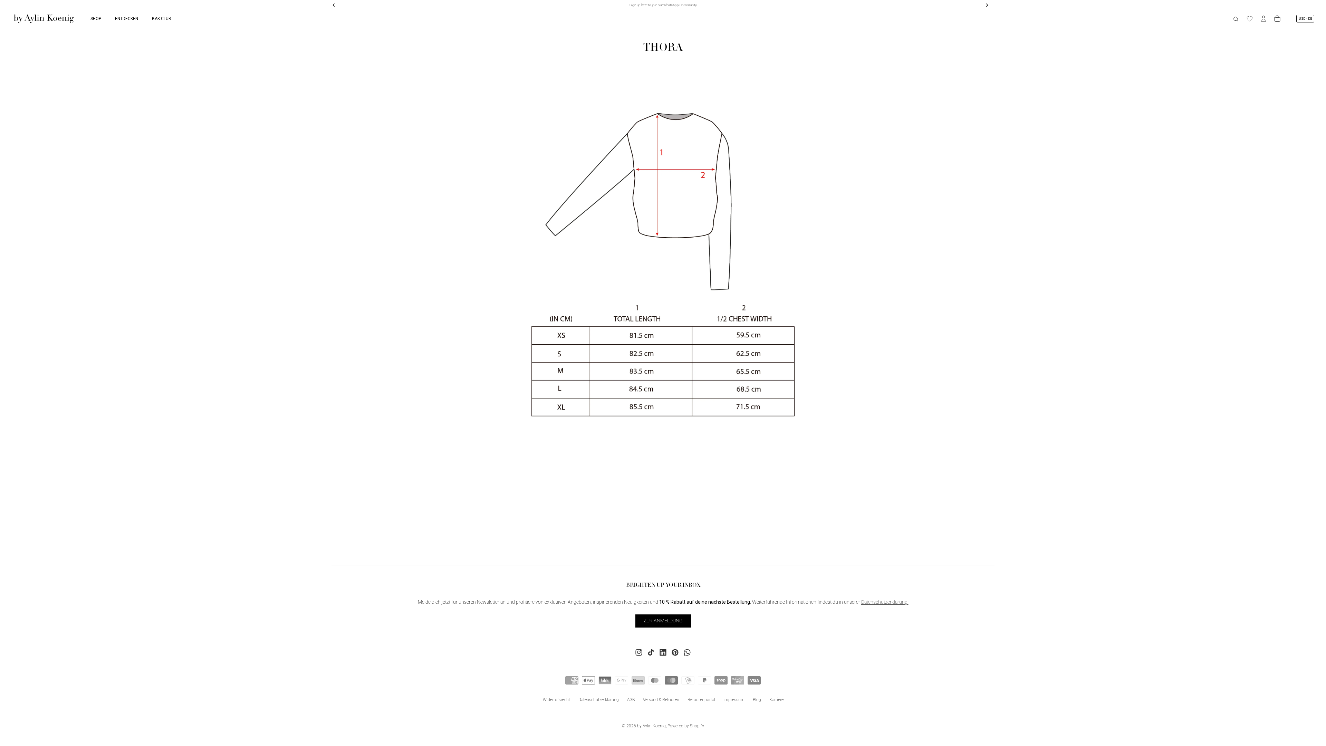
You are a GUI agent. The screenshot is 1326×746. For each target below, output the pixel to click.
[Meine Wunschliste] (1250, 19)
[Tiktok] (651, 652)
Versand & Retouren (661, 699)
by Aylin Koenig (651, 726)
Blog (757, 699)
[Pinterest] (675, 652)
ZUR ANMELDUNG (663, 621)
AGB (631, 699)
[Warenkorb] (1277, 19)
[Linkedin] (663, 652)
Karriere (776, 699)
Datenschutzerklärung (598, 699)
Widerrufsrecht (556, 699)
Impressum (733, 699)
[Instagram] (639, 652)
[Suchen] (1236, 18)
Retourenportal (701, 699)
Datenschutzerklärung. (885, 602)
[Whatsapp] (687, 652)
